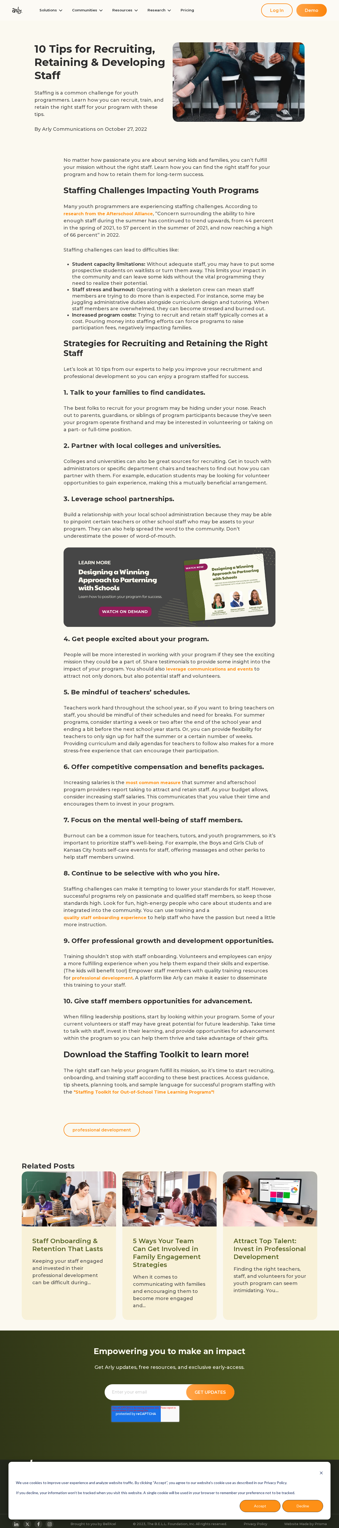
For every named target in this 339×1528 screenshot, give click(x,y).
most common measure (153, 782)
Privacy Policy (255, 1524)
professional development (102, 978)
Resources (122, 10)
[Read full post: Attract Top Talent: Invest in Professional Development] (270, 1198)
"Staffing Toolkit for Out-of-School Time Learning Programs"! (144, 1092)
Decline (303, 1506)
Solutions (48, 10)
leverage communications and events (209, 669)
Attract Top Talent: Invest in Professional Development (270, 1249)
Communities (84, 10)
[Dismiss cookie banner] (321, 1472)
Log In (277, 10)
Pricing (187, 10)
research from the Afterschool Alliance (108, 213)
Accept (260, 1506)
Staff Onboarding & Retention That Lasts (67, 1245)
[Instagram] (49, 1524)
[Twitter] (27, 1524)
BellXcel (109, 1524)
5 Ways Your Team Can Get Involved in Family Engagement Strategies (167, 1253)
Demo (311, 10)
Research (157, 10)
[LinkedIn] (16, 1524)
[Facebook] (38, 1524)
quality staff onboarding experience (105, 917)
